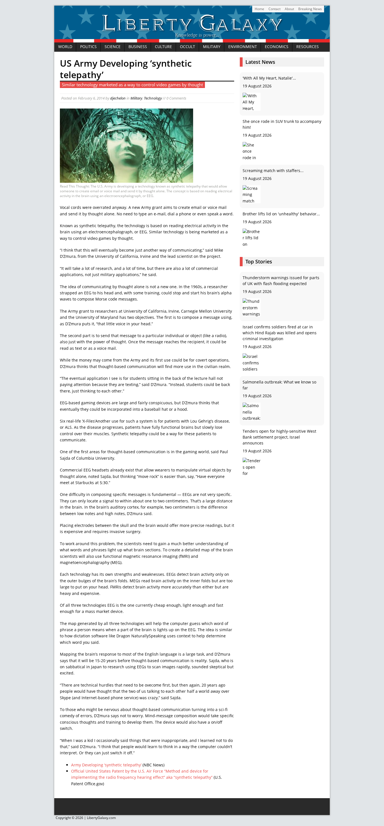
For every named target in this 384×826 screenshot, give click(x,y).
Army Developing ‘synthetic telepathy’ (106, 765)
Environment (242, 46)
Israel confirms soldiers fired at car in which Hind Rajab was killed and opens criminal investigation (280, 283)
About (289, 8)
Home (259, 8)
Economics (276, 46)
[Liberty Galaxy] (192, 39)
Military (211, 46)
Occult (187, 46)
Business (137, 46)
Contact (274, 8)
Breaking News (310, 8)
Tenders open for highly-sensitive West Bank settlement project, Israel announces (279, 387)
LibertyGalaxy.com (101, 817)
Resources (307, 46)
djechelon (118, 98)
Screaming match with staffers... (273, 127)
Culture (163, 46)
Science (113, 46)
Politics (88, 46)
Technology (153, 98)
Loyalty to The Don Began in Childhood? (280, 213)
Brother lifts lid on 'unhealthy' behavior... (281, 170)
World (65, 46)
